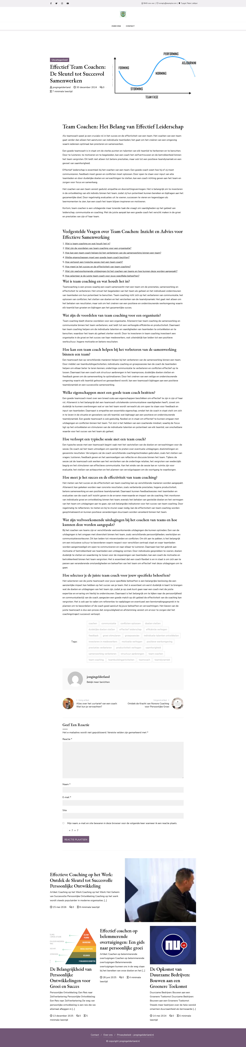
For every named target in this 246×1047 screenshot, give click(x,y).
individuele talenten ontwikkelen (161, 635)
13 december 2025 (63, 1015)
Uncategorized (60, 59)
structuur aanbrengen (132, 653)
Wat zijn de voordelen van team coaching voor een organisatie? (98, 248)
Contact (95, 1034)
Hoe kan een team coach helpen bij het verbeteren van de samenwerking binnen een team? (113, 252)
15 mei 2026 (59, 907)
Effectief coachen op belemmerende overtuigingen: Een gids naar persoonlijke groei (122, 939)
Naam (66, 784)
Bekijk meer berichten (98, 682)
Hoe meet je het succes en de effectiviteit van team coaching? (98, 266)
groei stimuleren (111, 635)
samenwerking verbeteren (102, 653)
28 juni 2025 (109, 977)
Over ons (108, 1034)
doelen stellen (153, 623)
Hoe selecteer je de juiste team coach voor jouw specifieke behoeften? (102, 275)
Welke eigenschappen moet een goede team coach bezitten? (97, 257)
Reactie (67, 739)
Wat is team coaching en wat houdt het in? (87, 243)
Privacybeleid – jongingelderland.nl (135, 1034)
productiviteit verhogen (128, 647)
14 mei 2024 (159, 1015)
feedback (93, 635)
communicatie (108, 623)
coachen (93, 623)
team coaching (96, 659)
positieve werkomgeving (159, 641)
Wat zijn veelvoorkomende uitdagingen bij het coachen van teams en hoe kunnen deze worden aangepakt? (121, 271)
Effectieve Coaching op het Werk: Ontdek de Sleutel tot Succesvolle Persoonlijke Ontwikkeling (81, 880)
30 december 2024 (87, 87)
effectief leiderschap (130, 629)
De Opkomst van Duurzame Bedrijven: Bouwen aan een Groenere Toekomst (170, 977)
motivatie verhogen (132, 641)
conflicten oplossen (131, 623)
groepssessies (132, 635)
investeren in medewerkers (103, 641)
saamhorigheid (153, 647)
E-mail (67, 797)
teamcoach (144, 659)
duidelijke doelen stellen (102, 629)
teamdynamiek (162, 659)
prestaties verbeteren (100, 647)
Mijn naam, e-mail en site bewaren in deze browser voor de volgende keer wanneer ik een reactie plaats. (122, 823)
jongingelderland (61, 87)
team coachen (155, 653)
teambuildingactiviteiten (121, 659)
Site (65, 810)
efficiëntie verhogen (156, 629)
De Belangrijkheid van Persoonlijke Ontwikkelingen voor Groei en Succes (71, 977)
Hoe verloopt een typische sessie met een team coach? (94, 262)
